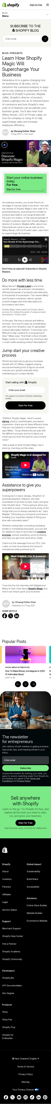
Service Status (9, 909)
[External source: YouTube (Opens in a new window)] (19, 1097)
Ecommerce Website (37, 920)
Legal (5, 902)
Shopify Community (12, 959)
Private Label (24, 286)
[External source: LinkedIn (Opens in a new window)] (38, 1097)
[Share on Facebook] (4, 615)
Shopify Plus (8, 1027)
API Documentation (12, 985)
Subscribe (25, 768)
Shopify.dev (8, 977)
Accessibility (33, 886)
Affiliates (6, 894)
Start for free (36, 4)
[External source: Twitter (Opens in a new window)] (12, 1097)
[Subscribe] (45, 39)
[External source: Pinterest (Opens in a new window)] (45, 1097)
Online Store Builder (37, 905)
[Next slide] (33, 684)
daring (5, 421)
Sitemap (25, 1082)
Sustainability (33, 871)
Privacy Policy (23, 781)
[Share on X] (10, 615)
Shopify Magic (35, 588)
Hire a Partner (9, 943)
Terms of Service (25, 1066)
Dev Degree (8, 993)
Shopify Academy (11, 951)
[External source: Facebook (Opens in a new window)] (6, 1097)
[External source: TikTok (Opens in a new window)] (32, 1097)
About (5, 871)
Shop (5, 1011)
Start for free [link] (25, 405)
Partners (6, 886)
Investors (7, 879)
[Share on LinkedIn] (16, 615)
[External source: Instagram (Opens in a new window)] (25, 1097)
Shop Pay (7, 1019)
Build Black (32, 879)
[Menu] (47, 5)
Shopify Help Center (12, 936)
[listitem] (25, 662)
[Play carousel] (26, 684)
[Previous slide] (18, 684)
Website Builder (34, 913)
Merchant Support (11, 928)
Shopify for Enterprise (7, 1036)
